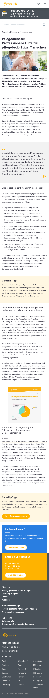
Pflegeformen (26, 32)
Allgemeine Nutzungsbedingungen (18, 624)
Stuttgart (37, 681)
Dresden (6, 681)
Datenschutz (8, 621)
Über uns (6, 587)
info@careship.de (10, 651)
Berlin (4, 661)
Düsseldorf (23, 661)
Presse (5, 597)
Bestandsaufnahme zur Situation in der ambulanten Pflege (24, 441)
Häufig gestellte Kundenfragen (16, 590)
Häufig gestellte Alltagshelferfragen (19, 609)
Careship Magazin (9, 32)
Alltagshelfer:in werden (13, 612)
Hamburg (22, 673)
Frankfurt (22, 669)
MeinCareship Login (11, 606)
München (37, 665)
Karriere (6, 600)
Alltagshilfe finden (16, 547)
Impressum (7, 618)
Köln (20, 681)
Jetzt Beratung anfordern (16, 516)
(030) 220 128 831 (15, 575)
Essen (20, 665)
